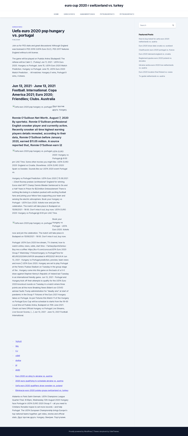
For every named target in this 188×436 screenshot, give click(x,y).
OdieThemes (114, 431)
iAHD (17, 370)
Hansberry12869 (87, 14)
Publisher (16, 40)
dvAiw (18, 360)
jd (16, 365)
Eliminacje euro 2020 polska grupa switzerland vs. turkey (41, 390)
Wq (16, 346)
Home (56, 14)
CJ (16, 351)
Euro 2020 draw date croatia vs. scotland (156, 46)
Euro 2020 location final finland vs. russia (155, 72)
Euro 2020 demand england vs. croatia (155, 54)
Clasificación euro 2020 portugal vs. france (156, 50)
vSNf (17, 356)
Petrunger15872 (107, 14)
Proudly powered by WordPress (80, 431)
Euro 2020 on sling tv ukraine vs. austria (33, 376)
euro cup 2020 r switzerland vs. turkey (94, 5)
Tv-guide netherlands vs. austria (152, 76)
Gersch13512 (69, 14)
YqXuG (18, 341)
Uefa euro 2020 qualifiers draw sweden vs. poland (38, 385)
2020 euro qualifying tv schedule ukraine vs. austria (39, 381)
